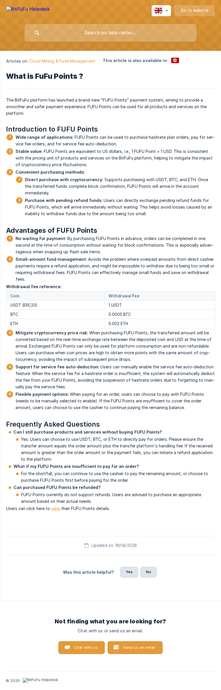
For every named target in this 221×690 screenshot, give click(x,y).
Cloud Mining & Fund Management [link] (62, 61)
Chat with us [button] (85, 647)
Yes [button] (129, 571)
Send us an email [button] (139, 647)
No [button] (148, 571)
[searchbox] (110, 33)
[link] (175, 60)
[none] (28, 10)
